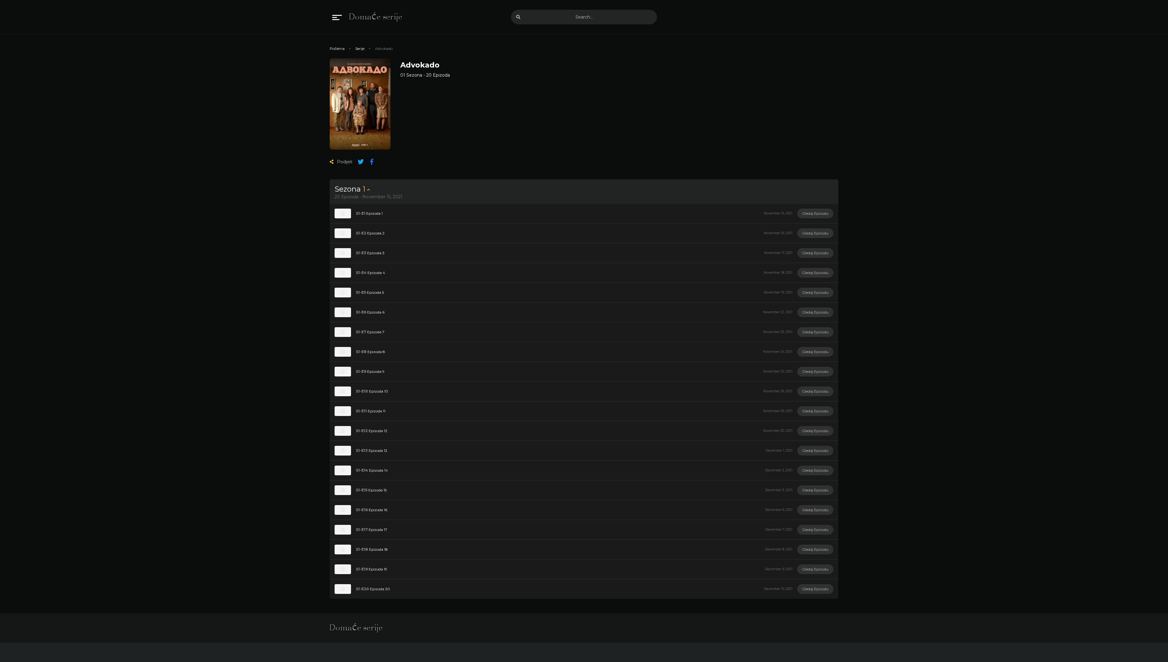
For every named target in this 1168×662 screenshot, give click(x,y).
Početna (337, 48)
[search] (518, 17)
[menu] (337, 17)
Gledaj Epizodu (815, 213)
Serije (359, 48)
